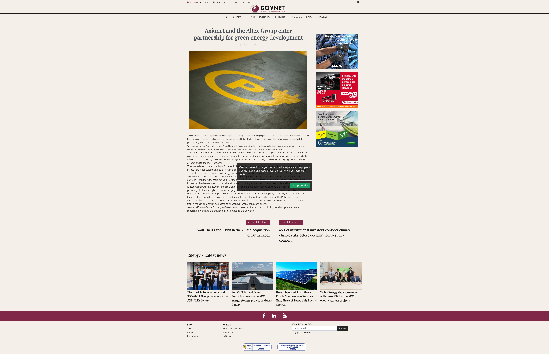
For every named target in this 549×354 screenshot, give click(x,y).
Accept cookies (300, 185)
